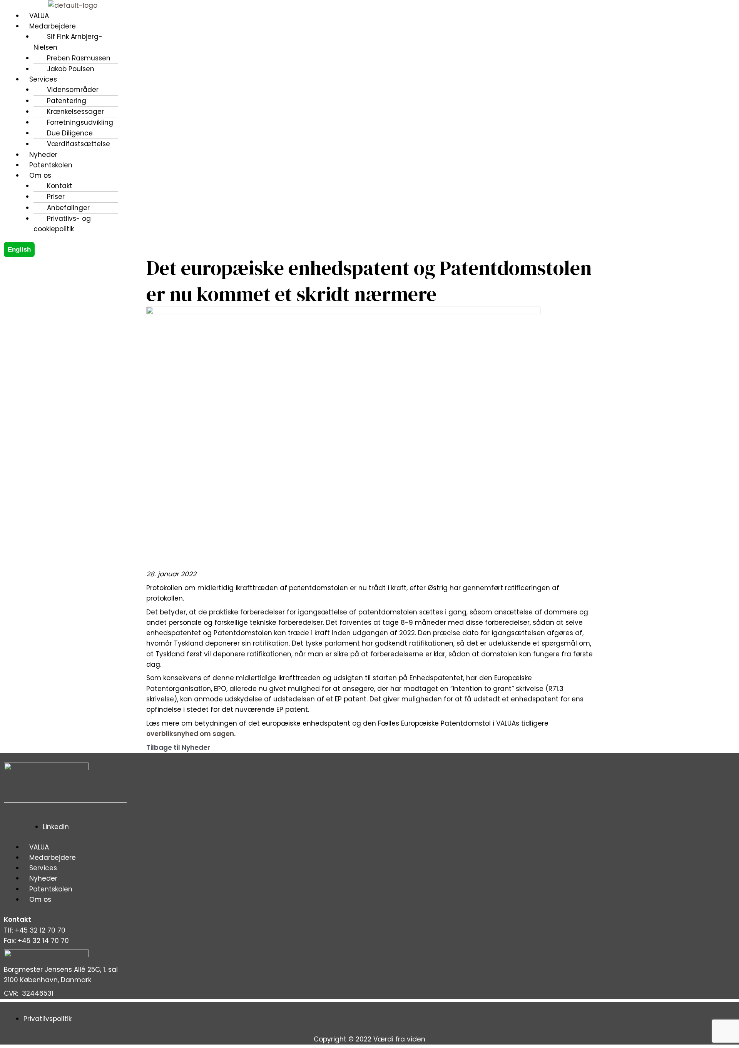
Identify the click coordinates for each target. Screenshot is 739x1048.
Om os (40, 899)
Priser (56, 196)
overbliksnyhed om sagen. (191, 733)
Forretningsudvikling (80, 122)
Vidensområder (73, 89)
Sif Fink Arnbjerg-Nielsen (67, 42)
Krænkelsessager (75, 111)
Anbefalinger (68, 207)
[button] (247, 26)
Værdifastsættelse (78, 144)
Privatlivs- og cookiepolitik (62, 224)
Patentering (66, 100)
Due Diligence (70, 133)
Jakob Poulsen (70, 68)
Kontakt (59, 185)
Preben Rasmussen (78, 58)
